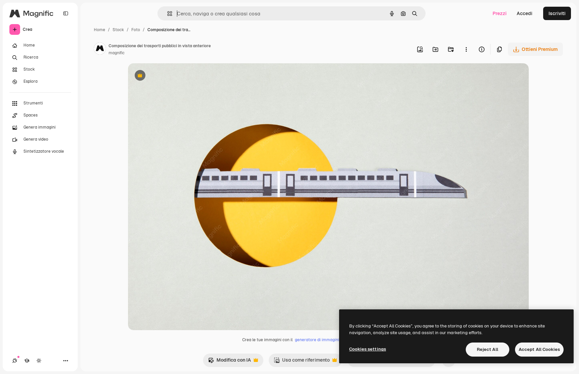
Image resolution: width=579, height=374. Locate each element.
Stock (118, 29)
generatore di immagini (317, 340)
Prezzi (500, 13)
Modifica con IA (229, 362)
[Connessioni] (14, 360)
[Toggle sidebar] (65, 13)
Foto (135, 29)
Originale (172, 76)
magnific (117, 53)
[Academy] (26, 360)
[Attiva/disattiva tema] (39, 360)
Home (99, 29)
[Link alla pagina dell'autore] (100, 50)
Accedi (524, 13)
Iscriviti (557, 13)
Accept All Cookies (539, 349)
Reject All (487, 349)
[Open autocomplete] (167, 13)
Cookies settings (367, 349)
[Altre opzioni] (466, 49)
